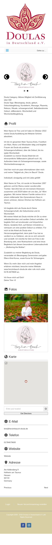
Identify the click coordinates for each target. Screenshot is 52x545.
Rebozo (7, 108)
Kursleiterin (25, 105)
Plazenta (43, 105)
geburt (34, 103)
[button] (26, 381)
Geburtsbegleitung (12, 105)
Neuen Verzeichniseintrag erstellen (32, 504)
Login (7, 504)
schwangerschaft (26, 108)
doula (28, 103)
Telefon (14, 435)
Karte (12, 356)
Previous (7, 487)
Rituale (14, 108)
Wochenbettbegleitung (13, 114)
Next (46, 487)
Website (14, 449)
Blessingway (20, 103)
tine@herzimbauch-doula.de (16, 429)
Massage (35, 105)
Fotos (13, 289)
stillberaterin (16, 111)
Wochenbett (27, 111)
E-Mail (13, 421)
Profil (12, 123)
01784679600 (10, 442)
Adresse (14, 462)
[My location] (46, 408)
